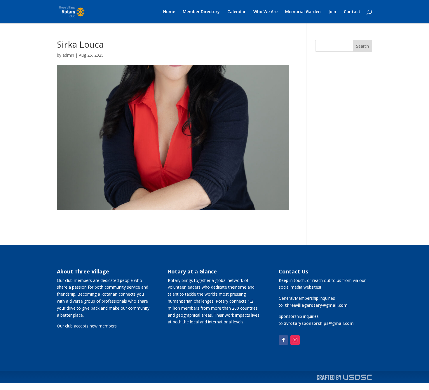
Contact (352, 12)
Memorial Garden (303, 12)
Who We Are (265, 12)
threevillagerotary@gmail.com (316, 305)
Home (169, 12)
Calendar (236, 12)
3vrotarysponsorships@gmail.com (319, 323)
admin (68, 55)
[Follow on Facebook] (283, 340)
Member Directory (201, 12)
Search (362, 46)
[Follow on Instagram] (295, 340)
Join (332, 12)
